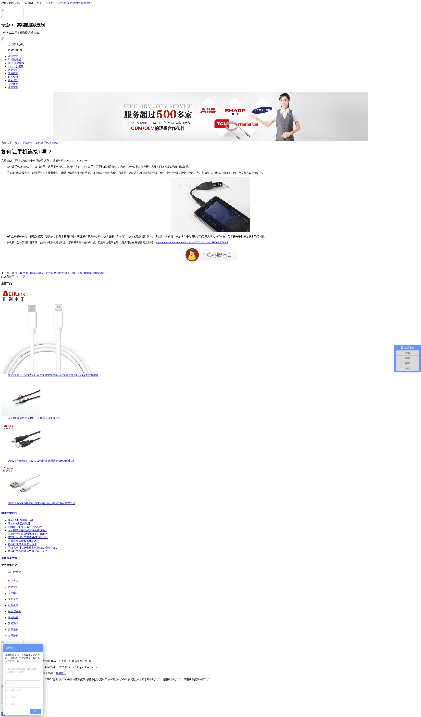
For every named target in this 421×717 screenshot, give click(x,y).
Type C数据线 (16, 66)
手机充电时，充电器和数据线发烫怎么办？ (33, 547)
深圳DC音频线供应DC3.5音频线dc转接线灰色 (34, 418)
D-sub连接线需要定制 (20, 520)
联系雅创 (13, 87)
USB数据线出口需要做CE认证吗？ (28, 537)
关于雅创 (13, 83)
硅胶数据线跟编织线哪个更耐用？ (27, 533)
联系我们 (86, 2)
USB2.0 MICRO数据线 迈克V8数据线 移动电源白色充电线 (41, 503)
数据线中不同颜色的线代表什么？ (27, 551)
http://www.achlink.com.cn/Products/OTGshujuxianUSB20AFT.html (192, 242)
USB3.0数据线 (16, 63)
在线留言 (64, 2)
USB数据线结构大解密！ (92, 273)
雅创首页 (13, 56)
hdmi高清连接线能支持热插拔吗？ (27, 530)
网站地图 (75, 2)
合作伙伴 (13, 76)
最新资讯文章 (9, 558)
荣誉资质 (13, 599)
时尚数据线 (14, 59)
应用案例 (13, 73)
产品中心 (41, 2)
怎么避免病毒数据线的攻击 (23, 540)
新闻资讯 (13, 80)
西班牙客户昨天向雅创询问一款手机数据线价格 (39, 273)
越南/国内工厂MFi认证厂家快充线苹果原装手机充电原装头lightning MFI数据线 (53, 375)
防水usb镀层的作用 (19, 523)
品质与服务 (14, 611)
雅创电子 (61, 673)
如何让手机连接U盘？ (48, 142)
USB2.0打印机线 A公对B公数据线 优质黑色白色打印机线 (41, 460)
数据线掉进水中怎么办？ (22, 544)
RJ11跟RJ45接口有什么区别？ (25, 527)
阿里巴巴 (52, 2)
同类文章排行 (9, 513)
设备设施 (13, 605)
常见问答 (27, 142)
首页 (17, 142)
